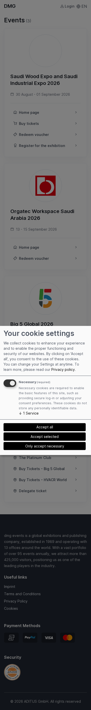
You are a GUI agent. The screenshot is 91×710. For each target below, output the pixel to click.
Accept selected (45, 436)
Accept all (44, 427)
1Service (29, 413)
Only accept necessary (44, 446)
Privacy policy (63, 369)
